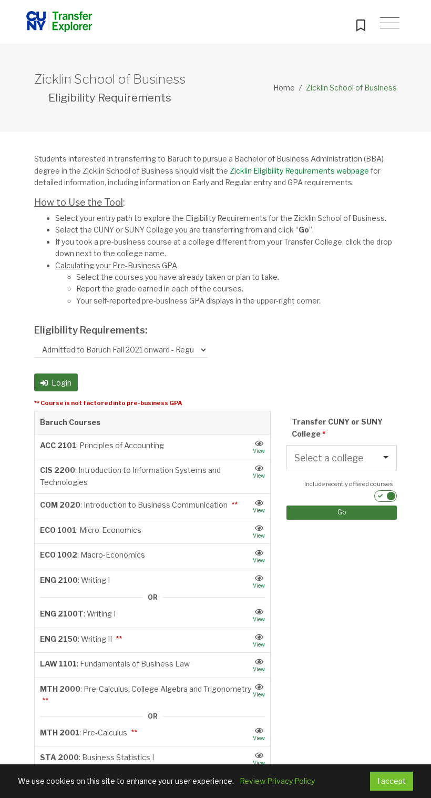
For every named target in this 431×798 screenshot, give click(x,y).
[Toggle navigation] (390, 23)
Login (60, 382)
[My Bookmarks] (360, 23)
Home (284, 87)
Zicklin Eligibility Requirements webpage (299, 170)
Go (341, 512)
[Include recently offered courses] (385, 496)
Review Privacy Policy (277, 780)
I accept (391, 780)
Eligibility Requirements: (90, 330)
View (259, 451)
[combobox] (329, 458)
